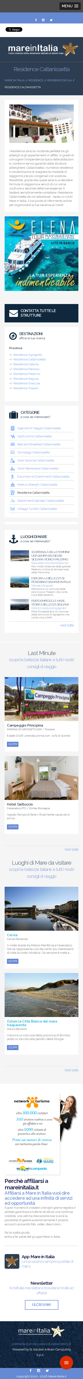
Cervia (12, 935)
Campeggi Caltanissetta (33, 452)
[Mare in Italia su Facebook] (36, 20)
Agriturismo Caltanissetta (34, 436)
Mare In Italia (15, 80)
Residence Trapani (26, 388)
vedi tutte (67, 625)
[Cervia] (41, 928)
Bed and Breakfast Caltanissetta (38, 444)
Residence (36, 80)
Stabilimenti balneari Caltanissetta (40, 500)
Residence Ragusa (26, 378)
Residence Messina (26, 369)
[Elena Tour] (41, 292)
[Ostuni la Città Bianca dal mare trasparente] (41, 1014)
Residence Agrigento (27, 354)
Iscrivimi (41, 1305)
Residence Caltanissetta (29, 359)
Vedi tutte (71, 849)
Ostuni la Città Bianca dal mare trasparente (32, 1023)
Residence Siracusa (26, 383)
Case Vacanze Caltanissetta (35, 460)
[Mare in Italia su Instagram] (43, 20)
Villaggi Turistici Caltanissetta (37, 508)
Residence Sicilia (59, 80)
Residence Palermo (26, 374)
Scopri (12, 744)
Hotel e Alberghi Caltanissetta (37, 484)
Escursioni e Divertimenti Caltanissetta (43, 476)
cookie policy (59, 1344)
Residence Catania (26, 364)
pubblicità (19, 1344)
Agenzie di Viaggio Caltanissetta (39, 428)
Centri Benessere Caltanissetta (37, 468)
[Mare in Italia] (41, 54)
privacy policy (38, 1344)
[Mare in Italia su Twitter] (51, 20)
